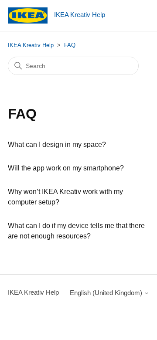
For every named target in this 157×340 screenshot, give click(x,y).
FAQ (69, 45)
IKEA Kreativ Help (31, 45)
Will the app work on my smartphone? (66, 168)
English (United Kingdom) (107, 292)
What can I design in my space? (57, 144)
